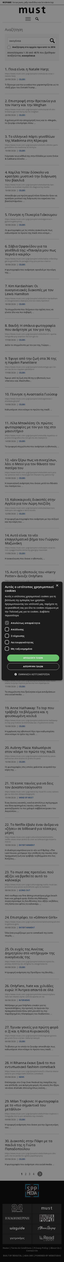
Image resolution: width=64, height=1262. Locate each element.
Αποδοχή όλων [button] (33, 657)
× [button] (57, 585)
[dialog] (32, 631)
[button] (32, 674)
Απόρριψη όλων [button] (33, 666)
